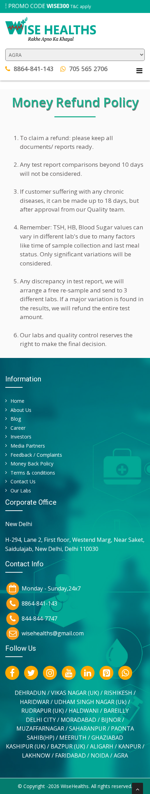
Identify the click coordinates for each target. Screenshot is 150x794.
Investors (20, 436)
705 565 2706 (88, 68)
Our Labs (20, 490)
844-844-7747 (39, 618)
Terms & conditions (32, 472)
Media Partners (27, 445)
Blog (15, 418)
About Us (20, 410)
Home (17, 401)
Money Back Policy (31, 463)
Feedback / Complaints (36, 454)
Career (17, 427)
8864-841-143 (33, 68)
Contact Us (23, 481)
